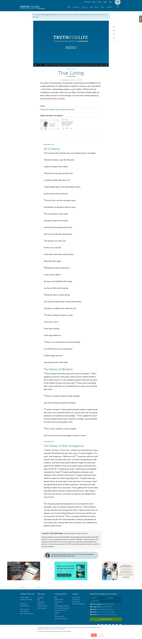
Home (39, 587)
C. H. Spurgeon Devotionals (62, 608)
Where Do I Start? (42, 606)
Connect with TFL (59, 616)
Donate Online (76, 597)
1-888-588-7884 (25, 606)
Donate (109, 7)
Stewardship (75, 599)
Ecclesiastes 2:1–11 (49, 441)
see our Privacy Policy (59, 629)
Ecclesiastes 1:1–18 (49, 144)
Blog (91, 7)
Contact (99, 2)
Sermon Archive (59, 599)
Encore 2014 (67, 122)
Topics (56, 604)
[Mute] (104, 65)
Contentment (63, 109)
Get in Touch (23, 609)
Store (102, 7)
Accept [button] (93, 635)
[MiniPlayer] (106, 65)
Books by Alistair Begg (61, 619)
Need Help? (23, 611)
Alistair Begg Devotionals (61, 606)
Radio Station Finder (25, 613)
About (104, 2)
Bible (56, 614)
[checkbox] (105, 609)
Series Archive (58, 602)
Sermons (84, 7)
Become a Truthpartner (78, 604)
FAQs (38, 599)
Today (69, 7)
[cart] (110, 2)
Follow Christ (41, 604)
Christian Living (53, 109)
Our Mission (40, 597)
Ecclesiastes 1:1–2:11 (68, 80)
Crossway (50, 539)
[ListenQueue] (35, 65)
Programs (76, 7)
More (96, 7)
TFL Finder (87, 2)
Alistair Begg (40, 602)
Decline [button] (101, 635)
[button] (71, 43)
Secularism (71, 109)
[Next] (43, 65)
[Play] (40, 65)
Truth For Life (32, 7)
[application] (71, 65)
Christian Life (44, 109)
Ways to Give (76, 602)
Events (93, 2)
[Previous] (38, 65)
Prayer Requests (42, 608)
